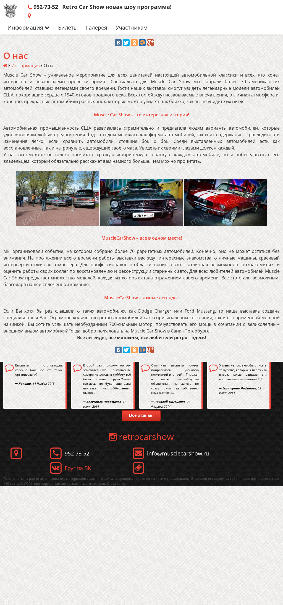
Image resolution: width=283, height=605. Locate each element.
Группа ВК (78, 468)
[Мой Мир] (142, 42)
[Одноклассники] (134, 42)
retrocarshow (145, 436)
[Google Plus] (150, 42)
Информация (25, 27)
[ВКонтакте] (118, 42)
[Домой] (5, 65)
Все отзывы (141, 415)
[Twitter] (126, 42)
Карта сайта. (117, 483)
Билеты (68, 27)
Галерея (96, 27)
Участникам (132, 27)
